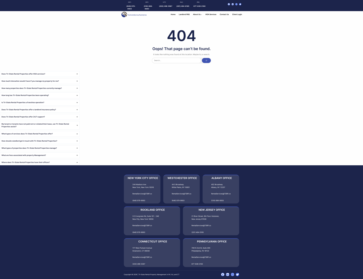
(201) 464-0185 (182, 6)
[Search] (206, 60)
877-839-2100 (199, 6)
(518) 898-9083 (217, 200)
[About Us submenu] (201, 14)
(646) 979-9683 (138, 200)
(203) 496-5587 (165, 6)
